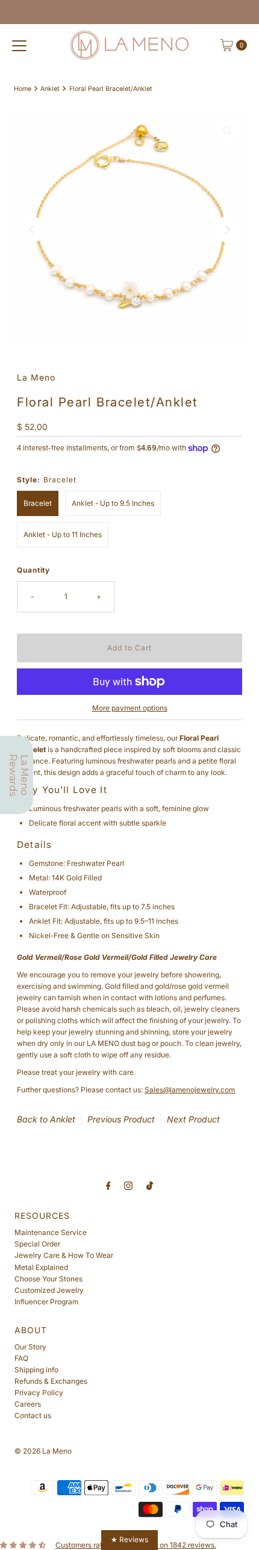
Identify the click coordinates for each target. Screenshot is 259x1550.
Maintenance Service (50, 1232)
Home (22, 89)
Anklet (50, 89)
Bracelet (37, 503)
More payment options (129, 707)
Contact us (32, 1415)
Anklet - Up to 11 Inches (62, 534)
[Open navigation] (19, 45)
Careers (27, 1403)
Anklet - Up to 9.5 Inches (113, 503)
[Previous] (32, 229)
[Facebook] (108, 1185)
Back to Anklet (46, 1119)
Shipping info (36, 1369)
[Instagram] (128, 1185)
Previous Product (121, 1119)
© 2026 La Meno (43, 1450)
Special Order (37, 1243)
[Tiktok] (149, 1185)
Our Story (30, 1346)
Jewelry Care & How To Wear (63, 1255)
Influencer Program (46, 1301)
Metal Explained (41, 1267)
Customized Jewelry (49, 1290)
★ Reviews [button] (129, 1539)
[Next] (227, 229)
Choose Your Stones (48, 1278)
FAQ (21, 1358)
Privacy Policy (38, 1392)
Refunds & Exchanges (50, 1381)
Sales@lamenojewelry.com (190, 1089)
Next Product (193, 1119)
